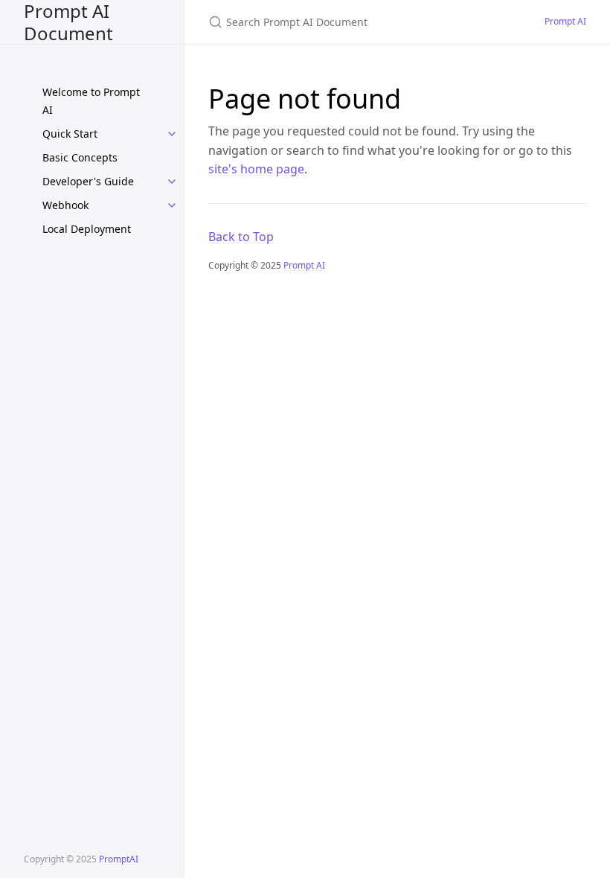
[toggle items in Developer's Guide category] (172, 181)
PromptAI (118, 859)
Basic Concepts (80, 157)
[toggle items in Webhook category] (172, 205)
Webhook (65, 205)
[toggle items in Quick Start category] (172, 134)
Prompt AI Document (68, 22)
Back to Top (241, 236)
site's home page (256, 169)
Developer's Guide (88, 181)
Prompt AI (565, 21)
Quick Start (69, 133)
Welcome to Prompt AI (91, 101)
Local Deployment (86, 229)
